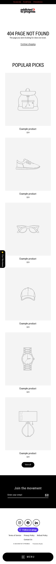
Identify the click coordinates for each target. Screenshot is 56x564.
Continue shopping (28, 44)
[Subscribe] (46, 495)
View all (28, 464)
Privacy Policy (29, 535)
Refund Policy (42, 535)
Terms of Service (15, 535)
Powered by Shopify (38, 543)
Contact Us (28, 540)
